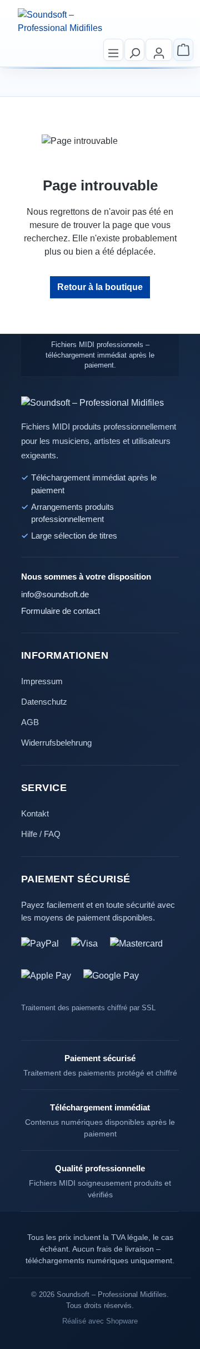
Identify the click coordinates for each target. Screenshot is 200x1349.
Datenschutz (44, 701)
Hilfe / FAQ (41, 834)
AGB (30, 722)
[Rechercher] (134, 50)
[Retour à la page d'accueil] (63, 21)
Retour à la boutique (100, 287)
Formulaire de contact (60, 611)
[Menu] (113, 50)
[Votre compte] (159, 50)
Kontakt (35, 813)
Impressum (42, 681)
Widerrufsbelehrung (56, 742)
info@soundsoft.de (55, 594)
